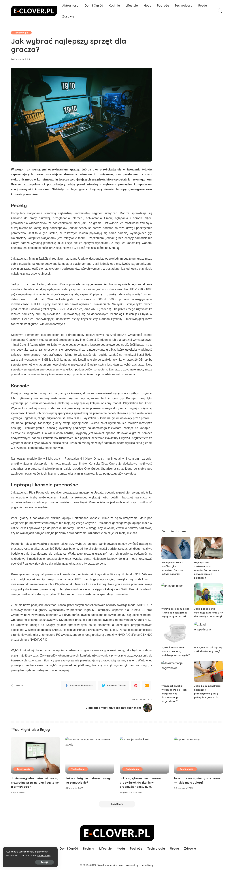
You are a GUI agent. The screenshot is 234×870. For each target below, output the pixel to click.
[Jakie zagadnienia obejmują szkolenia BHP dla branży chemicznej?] (208, 594)
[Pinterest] (135, 685)
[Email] (146, 685)
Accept (44, 862)
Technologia (21, 32)
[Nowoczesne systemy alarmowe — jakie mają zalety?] (198, 755)
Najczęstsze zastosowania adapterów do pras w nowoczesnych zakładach (206, 570)
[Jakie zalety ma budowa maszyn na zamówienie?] (89, 755)
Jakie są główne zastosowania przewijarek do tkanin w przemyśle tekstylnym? (141, 782)
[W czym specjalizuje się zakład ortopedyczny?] (208, 633)
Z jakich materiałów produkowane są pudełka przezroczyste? (175, 651)
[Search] (220, 11)
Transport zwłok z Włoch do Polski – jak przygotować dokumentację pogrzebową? (173, 693)
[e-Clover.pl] (34, 11)
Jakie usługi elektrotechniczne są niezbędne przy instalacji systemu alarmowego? (35, 782)
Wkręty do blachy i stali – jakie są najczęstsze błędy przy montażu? (175, 612)
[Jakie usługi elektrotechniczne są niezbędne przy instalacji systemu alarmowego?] (35, 755)
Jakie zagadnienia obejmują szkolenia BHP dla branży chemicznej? (208, 612)
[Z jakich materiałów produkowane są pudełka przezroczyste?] (175, 633)
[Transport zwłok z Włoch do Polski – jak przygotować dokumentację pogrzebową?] (175, 671)
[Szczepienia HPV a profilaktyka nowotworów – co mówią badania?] (175, 548)
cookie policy (43, 855)
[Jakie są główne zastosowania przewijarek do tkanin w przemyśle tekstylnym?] (144, 755)
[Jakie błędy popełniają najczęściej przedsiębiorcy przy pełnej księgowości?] (208, 671)
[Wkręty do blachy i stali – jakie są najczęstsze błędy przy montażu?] (175, 594)
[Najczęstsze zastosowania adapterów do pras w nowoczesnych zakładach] (208, 548)
